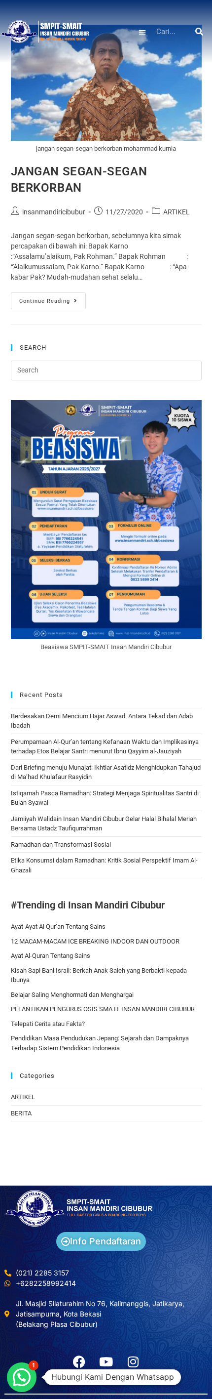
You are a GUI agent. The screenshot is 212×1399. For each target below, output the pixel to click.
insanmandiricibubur (53, 212)
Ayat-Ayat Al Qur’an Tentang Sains (58, 926)
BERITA (21, 1113)
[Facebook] (79, 1361)
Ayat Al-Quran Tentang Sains (50, 955)
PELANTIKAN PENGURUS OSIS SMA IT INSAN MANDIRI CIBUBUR (103, 1009)
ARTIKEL (176, 212)
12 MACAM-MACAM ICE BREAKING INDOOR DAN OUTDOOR (95, 941)
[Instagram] (133, 1361)
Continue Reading (52, 298)
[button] (142, 32)
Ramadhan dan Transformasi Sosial (61, 844)
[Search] (199, 31)
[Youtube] (106, 1361)
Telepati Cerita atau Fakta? (48, 1024)
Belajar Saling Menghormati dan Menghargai (72, 994)
